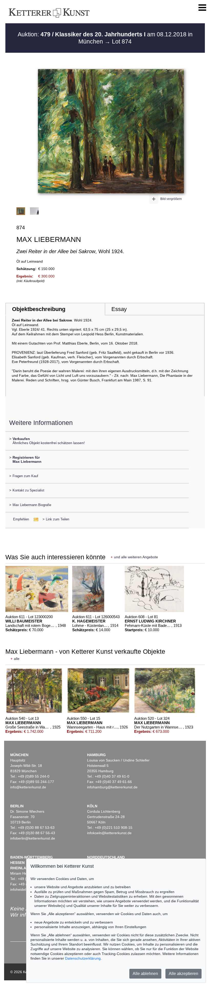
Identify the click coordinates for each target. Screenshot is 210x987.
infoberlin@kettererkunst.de (32, 838)
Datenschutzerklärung (83, 958)
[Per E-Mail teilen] (34, 519)
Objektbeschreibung (38, 309)
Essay (119, 309)
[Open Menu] (202, 7)
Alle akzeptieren (183, 973)
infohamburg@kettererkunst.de (112, 787)
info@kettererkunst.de (28, 787)
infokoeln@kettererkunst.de (109, 833)
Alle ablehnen (145, 973)
